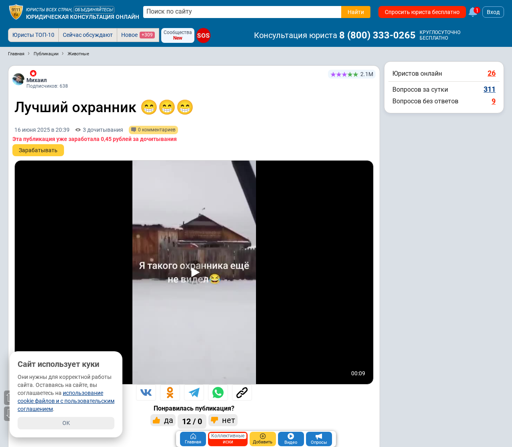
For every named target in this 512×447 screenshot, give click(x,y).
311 (490, 89)
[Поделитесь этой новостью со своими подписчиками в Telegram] (194, 393)
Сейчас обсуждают (88, 35)
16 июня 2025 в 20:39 (42, 130)
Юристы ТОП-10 (33, 35)
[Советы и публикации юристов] (16, 12)
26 (492, 73)
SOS (203, 35)
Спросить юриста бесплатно (422, 12)
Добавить (262, 442)
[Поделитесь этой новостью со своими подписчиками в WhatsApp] (218, 393)
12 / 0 (192, 421)
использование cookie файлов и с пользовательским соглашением (66, 401)
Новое (137, 35)
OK (66, 423)
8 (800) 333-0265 (377, 35)
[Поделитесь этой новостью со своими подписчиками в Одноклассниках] (170, 393)
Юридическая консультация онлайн (82, 17)
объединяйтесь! (94, 9)
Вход (493, 12)
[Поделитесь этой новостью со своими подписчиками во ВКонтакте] (146, 393)
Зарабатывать (38, 150)
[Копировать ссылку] (242, 393)
